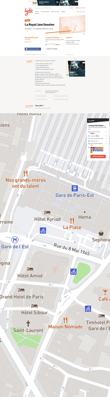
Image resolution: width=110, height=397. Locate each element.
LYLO (29, 12)
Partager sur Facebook (34, 49)
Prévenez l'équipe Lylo (35, 54)
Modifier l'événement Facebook (61, 96)
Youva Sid (38, 106)
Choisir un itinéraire (98, 156)
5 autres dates (27, 41)
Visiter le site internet (50, 92)
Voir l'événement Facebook (51, 91)
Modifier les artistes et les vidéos (61, 99)
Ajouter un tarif (71, 54)
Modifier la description (41, 96)
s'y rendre (52, 49)
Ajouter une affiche (78, 33)
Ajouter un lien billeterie (42, 99)
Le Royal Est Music (52, 38)
